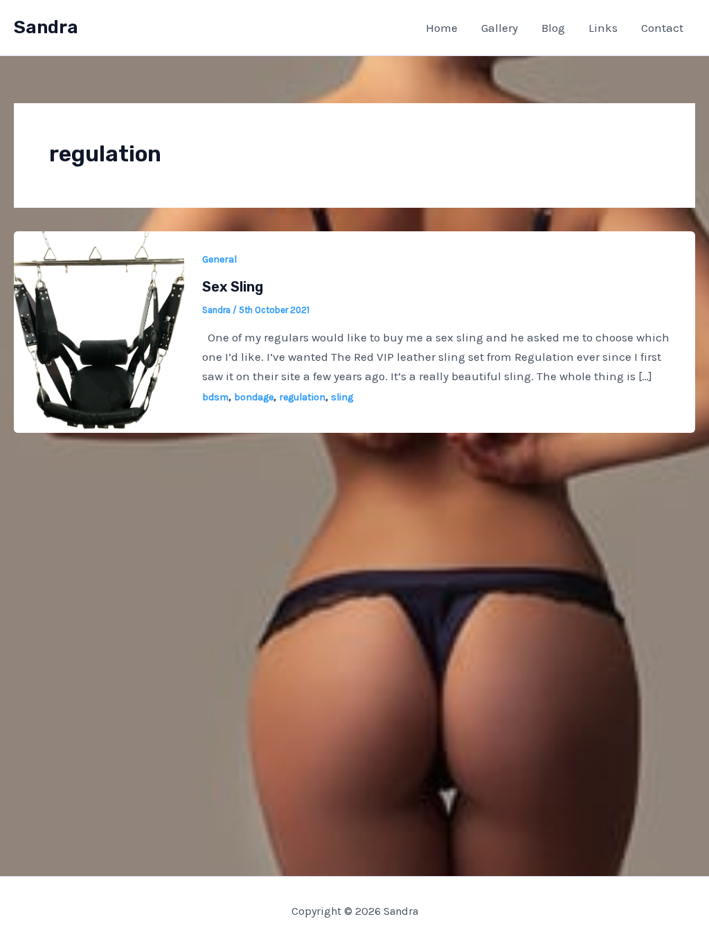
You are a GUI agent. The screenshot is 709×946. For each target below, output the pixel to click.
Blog (553, 28)
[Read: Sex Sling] (99, 330)
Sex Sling (232, 286)
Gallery (499, 28)
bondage (253, 397)
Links (603, 28)
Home (442, 28)
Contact (662, 28)
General (219, 259)
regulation (302, 397)
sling (342, 397)
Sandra (46, 27)
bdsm (215, 397)
